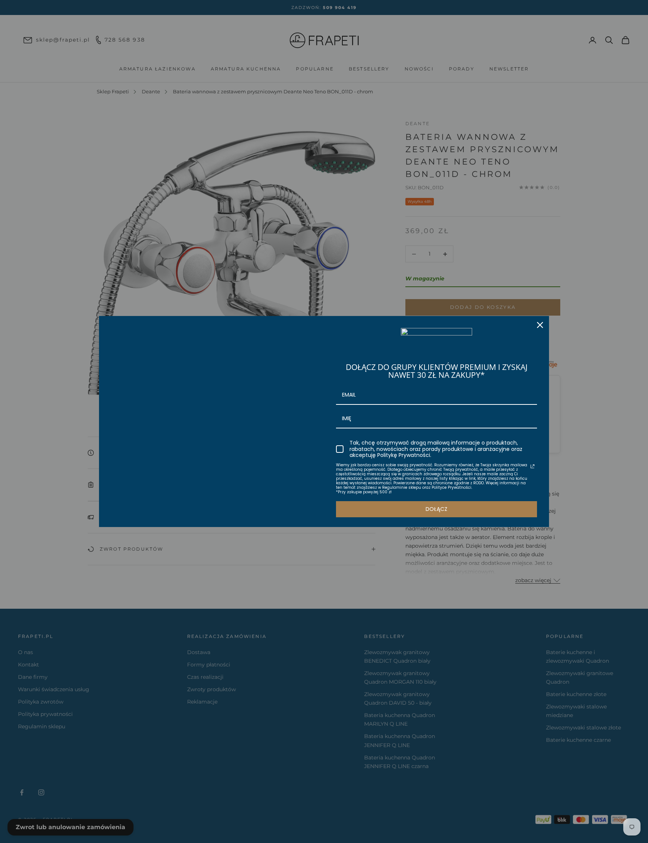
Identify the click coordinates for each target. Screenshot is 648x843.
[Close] (540, 325)
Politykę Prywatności (403, 455)
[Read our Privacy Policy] (532, 466)
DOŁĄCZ (436, 509)
